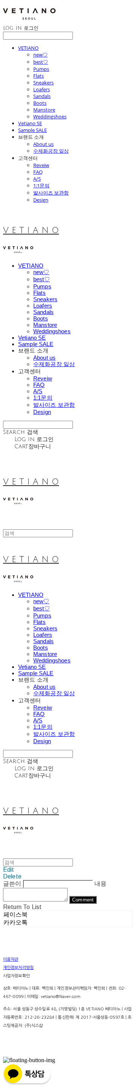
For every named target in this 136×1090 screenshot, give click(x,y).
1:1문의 (41, 185)
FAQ (38, 172)
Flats (38, 75)
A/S (37, 178)
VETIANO (28, 47)
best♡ (40, 61)
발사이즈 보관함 (51, 192)
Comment (83, 900)
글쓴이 (12, 883)
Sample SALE (32, 130)
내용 (100, 883)
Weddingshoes (49, 116)
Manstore (44, 109)
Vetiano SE (30, 123)
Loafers (41, 89)
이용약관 (10, 959)
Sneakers (43, 82)
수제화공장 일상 (51, 150)
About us (43, 144)
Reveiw (41, 165)
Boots (39, 103)
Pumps (41, 69)
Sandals (42, 96)
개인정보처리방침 (18, 968)
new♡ (40, 54)
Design (40, 199)
